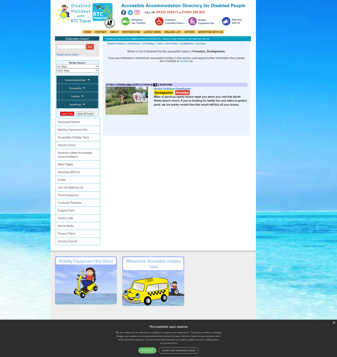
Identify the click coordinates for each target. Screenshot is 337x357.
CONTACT (101, 32)
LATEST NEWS (152, 32)
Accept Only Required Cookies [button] (178, 350)
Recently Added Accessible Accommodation (75, 155)
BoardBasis (75, 104)
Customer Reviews (69, 203)
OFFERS (189, 32)
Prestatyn (201, 43)
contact (184, 61)
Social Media (66, 226)
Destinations (134, 43)
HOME (87, 32)
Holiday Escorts (67, 241)
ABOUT (114, 32)
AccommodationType (75, 80)
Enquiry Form (66, 210)
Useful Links (65, 218)
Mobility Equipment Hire (73, 130)
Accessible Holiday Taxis (73, 137)
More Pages (65, 164)
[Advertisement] (169, 74)
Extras (62, 180)
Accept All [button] (147, 350)
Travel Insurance (68, 195)
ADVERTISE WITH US (210, 32)
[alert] (168, 338)
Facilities (75, 96)
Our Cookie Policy (168, 343)
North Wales (172, 43)
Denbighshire (187, 43)
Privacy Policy (66, 233)
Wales (160, 43)
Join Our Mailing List (70, 187)
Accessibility (75, 88)
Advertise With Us (69, 172)
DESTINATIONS (131, 32)
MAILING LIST (173, 32)
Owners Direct (66, 145)
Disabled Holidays (116, 43)
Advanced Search (69, 122)
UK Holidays (149, 43)
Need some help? (68, 54)
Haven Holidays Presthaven (172, 89)
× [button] (334, 322)
